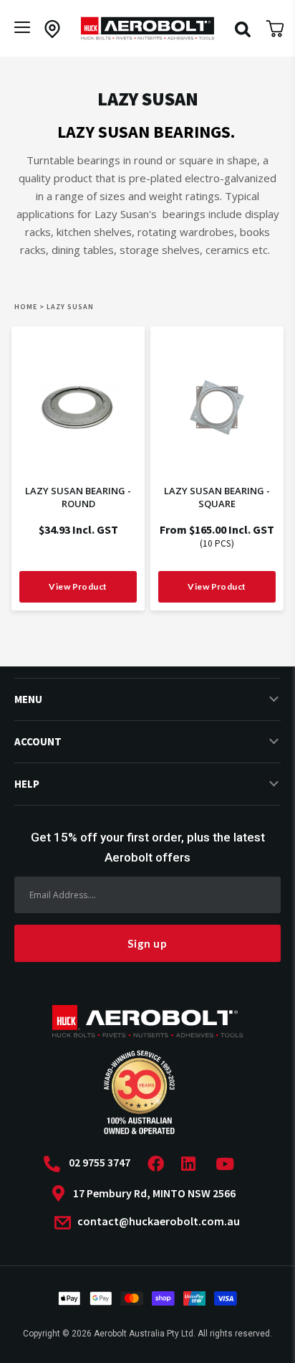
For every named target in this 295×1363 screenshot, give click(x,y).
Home (25, 306)
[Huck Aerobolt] (147, 28)
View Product (78, 586)
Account (38, 741)
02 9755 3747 (99, 1162)
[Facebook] (160, 1164)
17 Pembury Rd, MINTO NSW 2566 (154, 1193)
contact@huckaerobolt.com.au (157, 1222)
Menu (28, 699)
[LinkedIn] (192, 1164)
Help (26, 784)
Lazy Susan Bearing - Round (78, 497)
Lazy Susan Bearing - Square (217, 497)
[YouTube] (229, 1164)
